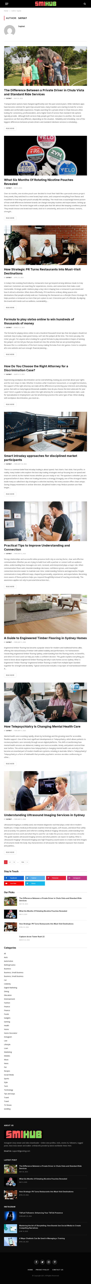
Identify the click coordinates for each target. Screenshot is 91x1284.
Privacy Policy (42, 1270)
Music (6, 1059)
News (6, 1063)
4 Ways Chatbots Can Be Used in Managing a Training (42, 1238)
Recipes (7, 1071)
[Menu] (6, 4)
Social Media (9, 1075)
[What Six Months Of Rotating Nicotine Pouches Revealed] (45, 155)
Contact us (57, 1270)
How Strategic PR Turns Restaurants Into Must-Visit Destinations (42, 271)
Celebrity (7, 984)
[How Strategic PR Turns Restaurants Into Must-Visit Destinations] (45, 245)
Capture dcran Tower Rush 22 (32, 937)
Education (8, 995)
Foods (6, 1014)
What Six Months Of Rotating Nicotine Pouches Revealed (38, 182)
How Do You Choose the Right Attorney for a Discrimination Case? (36, 368)
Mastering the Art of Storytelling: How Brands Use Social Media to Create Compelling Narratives (50, 1227)
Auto (6, 957)
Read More (10, 128)
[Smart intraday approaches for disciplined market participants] (45, 431)
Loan (6, 1048)
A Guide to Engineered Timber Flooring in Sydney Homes (45, 638)
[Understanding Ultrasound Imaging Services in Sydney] (45, 791)
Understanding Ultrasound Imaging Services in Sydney (44, 815)
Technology (8, 1090)
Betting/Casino (9, 965)
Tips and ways (9, 1094)
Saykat (21, 26)
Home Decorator (10, 1033)
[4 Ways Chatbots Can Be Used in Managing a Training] (10, 1241)
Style (6, 1082)
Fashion (7, 1003)
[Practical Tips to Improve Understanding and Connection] (45, 521)
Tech (6, 1086)
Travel (6, 1097)
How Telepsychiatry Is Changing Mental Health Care (42, 726)
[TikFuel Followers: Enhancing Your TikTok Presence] (10, 1215)
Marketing (8, 1052)
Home (6, 1029)
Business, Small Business (13, 972)
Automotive (8, 961)
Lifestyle (7, 1044)
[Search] (84, 4)
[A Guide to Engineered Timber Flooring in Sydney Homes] (45, 614)
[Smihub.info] (45, 4)
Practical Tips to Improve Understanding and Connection (37, 547)
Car (5, 980)
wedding (7, 1109)
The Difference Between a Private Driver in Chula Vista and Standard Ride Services (44, 92)
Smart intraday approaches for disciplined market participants (40, 458)
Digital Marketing (10, 987)
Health (6, 1025)
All (5, 953)
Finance (7, 1006)
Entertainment (9, 999)
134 (22, 862)
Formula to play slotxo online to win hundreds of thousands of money (39, 321)
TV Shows (8, 1105)
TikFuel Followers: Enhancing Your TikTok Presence (41, 1213)
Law (5, 1041)
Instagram (8, 1037)
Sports (6, 1078)
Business (7, 969)
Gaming (7, 1022)
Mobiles (7, 1056)
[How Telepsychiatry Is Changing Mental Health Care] (45, 702)
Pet (5, 1067)
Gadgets (7, 1018)
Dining (6, 991)
